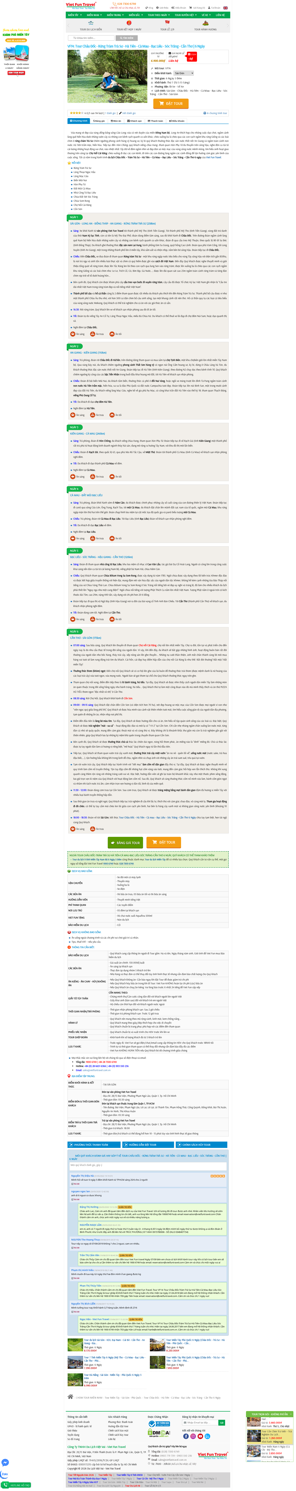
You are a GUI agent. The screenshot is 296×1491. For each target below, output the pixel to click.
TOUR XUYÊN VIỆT (184, 15)
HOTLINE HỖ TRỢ (20, 1485)
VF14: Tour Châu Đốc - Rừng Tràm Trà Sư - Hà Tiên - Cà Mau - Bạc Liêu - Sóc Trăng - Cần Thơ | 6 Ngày (136, 46)
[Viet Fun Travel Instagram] (192, 1436)
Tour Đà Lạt (181, 1482)
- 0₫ (190, 59)
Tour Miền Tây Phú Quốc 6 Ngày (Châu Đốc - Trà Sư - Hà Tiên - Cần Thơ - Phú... (195, 1359)
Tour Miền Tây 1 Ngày (122, 1478)
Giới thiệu (163, 7)
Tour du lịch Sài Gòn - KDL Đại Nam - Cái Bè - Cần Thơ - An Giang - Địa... (114, 1341)
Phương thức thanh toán (120, 1422)
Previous (68, 25)
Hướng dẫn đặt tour (118, 1426)
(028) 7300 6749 (170, 1451)
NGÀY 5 (74, 550)
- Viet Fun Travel (111, 1468)
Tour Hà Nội (151, 1482)
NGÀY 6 (74, 631)
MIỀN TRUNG (114, 15)
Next (227, 25)
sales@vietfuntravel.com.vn (97, 1070)
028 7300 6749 (126, 4)
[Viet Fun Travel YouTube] (199, 1436)
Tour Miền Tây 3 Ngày (204, 1478)
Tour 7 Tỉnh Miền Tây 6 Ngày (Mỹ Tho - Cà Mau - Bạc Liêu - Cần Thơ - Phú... (114, 1359)
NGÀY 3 (74, 427)
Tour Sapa (166, 1482)
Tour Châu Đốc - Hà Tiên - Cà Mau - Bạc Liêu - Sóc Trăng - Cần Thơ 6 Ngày (182, 1397)
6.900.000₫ (158, 61)
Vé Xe (205, 15)
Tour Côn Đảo (136, 1482)
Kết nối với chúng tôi (193, 1430)
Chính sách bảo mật (118, 1430)
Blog (151, 7)
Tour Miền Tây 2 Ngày (178, 1478)
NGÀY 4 (74, 489)
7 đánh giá (110, 113)
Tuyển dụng (73, 1434)
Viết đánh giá (128, 113)
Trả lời (76, 1183)
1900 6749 (108, 863)
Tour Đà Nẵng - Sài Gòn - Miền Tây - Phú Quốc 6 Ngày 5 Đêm (112, 1376)
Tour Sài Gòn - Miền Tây (114, 1482)
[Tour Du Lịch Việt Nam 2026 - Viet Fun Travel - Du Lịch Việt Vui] (81, 5)
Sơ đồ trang (73, 1439)
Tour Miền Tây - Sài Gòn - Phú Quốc (123, 1397)
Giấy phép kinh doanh (78, 1422)
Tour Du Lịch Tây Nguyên (109, 1485)
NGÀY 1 (74, 217)
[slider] (77, 112)
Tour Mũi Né (197, 1482)
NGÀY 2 (74, 346)
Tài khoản (215, 7)
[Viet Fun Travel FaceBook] (185, 1436)
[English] (225, 7)
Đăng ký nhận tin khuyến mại (198, 1416)
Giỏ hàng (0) (199, 7)
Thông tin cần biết (77, 1416)
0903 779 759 (167, 1455)
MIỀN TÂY (73, 15)
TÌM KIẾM (127, 38)
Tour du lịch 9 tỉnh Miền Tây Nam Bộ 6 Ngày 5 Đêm (96, 859)
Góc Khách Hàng (117, 1416)
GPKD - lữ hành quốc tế (79, 1426)
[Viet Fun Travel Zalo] (206, 1436)
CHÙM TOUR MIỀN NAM (89, 1397)
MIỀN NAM (93, 15)
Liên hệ (220, 15)
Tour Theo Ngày (157, 15)
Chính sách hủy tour (118, 1434)
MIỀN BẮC (134, 15)
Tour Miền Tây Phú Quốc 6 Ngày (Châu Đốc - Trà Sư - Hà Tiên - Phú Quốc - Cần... (195, 1341)
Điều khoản (180, 7)
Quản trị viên (125, 1207)
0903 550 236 (184, 1455)
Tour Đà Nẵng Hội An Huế (80, 1485)
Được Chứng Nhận (158, 1416)
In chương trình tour (216, 113)
